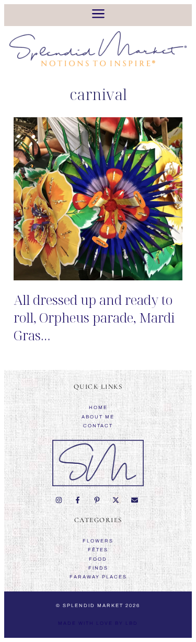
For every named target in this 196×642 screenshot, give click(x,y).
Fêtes (98, 549)
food (98, 559)
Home (98, 407)
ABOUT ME (98, 416)
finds (98, 568)
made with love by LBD (98, 623)
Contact (98, 425)
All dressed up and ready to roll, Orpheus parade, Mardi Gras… (94, 317)
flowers (98, 541)
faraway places (98, 576)
